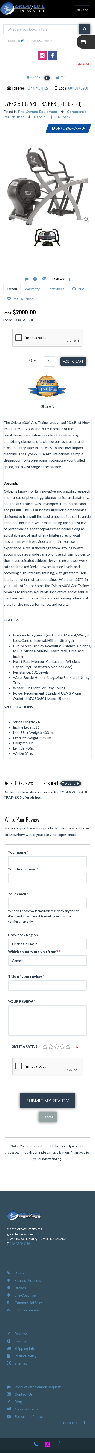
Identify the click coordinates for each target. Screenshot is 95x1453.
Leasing (20, 1341)
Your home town (23, 869)
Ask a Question (68, 128)
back (66, 117)
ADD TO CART (73, 361)
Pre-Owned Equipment (38, 111)
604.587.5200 (78, 88)
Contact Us (23, 1394)
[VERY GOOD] (68, 1046)
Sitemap (20, 1363)
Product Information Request (37, 1387)
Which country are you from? (34, 951)
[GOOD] (62, 1046)
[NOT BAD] (51, 1046)
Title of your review (26, 976)
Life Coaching (25, 1295)
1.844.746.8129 (37, 88)
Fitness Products (27, 1280)
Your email (18, 893)
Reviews (21, 1333)
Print (80, 288)
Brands (20, 1287)
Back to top (72, 1422)
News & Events (26, 1409)
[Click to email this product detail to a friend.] (44, 279)
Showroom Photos (29, 1416)
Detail (12, 288)
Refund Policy (25, 1356)
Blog (18, 1401)
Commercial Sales (28, 1302)
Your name (18, 852)
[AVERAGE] (56, 1046)
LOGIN (64, 77)
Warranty (32, 288)
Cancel (47, 1117)
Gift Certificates (27, 1310)
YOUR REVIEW (21, 1001)
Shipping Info (24, 1348)
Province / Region (23, 934)
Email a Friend (22, 299)
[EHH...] (45, 1046)
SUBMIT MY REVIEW (47, 1100)
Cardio (40, 117)
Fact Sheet (56, 288)
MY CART (38, 77)
